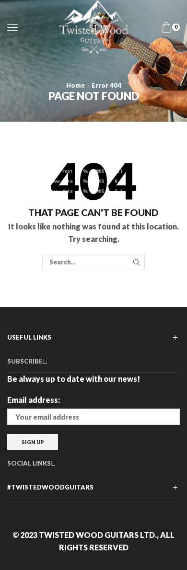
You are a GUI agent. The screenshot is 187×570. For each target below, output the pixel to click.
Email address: (33, 399)
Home (75, 85)
